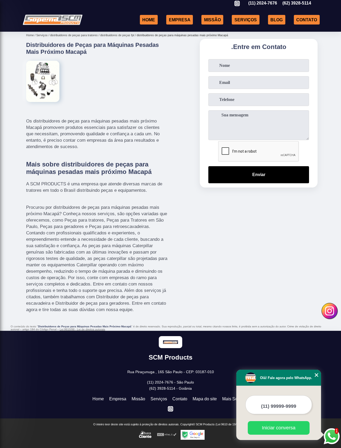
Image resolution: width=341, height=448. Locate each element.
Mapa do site (205, 399)
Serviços (245, 19)
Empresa (179, 19)
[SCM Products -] (52, 25)
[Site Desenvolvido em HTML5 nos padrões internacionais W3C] (167, 435)
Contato (306, 19)
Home (148, 19)
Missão (212, 19)
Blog (276, 19)
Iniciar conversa (278, 427)
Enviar (258, 174)
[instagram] (237, 4)
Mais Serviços (235, 399)
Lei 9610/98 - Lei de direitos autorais (82, 329)
